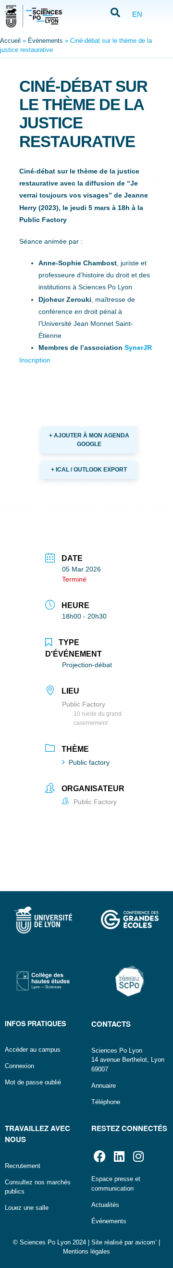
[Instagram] (138, 1156)
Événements (45, 40)
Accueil (10, 40)
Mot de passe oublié (33, 1082)
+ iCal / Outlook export (89, 469)
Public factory (89, 762)
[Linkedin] (119, 1156)
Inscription (34, 360)
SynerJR (138, 347)
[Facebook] (99, 1156)
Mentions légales (86, 1251)
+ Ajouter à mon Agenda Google (89, 440)
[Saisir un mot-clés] (115, 13)
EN (137, 14)
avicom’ (146, 1242)
